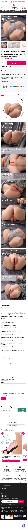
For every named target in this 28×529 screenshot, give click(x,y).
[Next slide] (24, 28)
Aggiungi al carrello (16, 63)
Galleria (2, 94)
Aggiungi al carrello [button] (11, 461)
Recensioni (15, 94)
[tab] (2, 93)
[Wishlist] (20, 434)
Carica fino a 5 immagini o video (9, 377)
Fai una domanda (21, 410)
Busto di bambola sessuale (10, 13)
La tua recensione (6, 364)
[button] (24, 8)
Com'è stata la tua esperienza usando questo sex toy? (13, 351)
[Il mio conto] (22, 8)
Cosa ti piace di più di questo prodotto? (11, 358)
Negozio (4, 488)
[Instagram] (5, 496)
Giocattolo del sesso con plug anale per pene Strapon (11, 457)
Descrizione (8, 94)
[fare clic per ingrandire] (14, 28)
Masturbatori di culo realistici (13, 424)
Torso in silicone (20, 13)
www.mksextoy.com (15, 507)
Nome (3, 382)
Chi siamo (4, 491)
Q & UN (22, 94)
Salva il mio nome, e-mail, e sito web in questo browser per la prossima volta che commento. (13, 394)
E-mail (3, 388)
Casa (2, 13)
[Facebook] (2, 496)
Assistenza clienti (6, 485)
